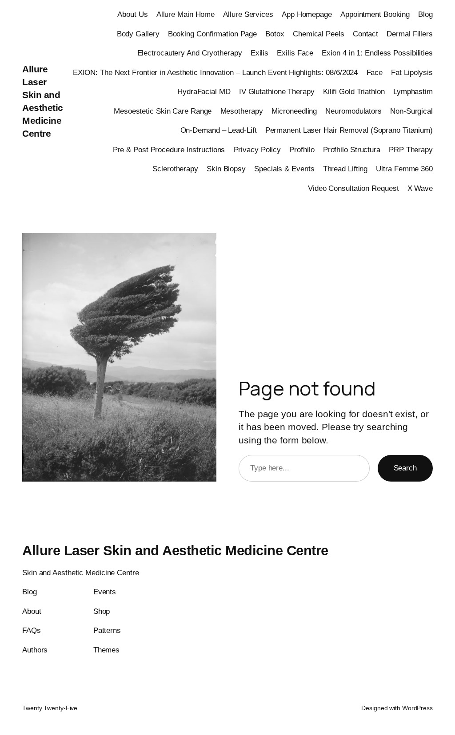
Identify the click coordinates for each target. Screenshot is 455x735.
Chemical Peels (318, 33)
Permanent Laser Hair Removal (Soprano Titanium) (349, 130)
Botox (274, 33)
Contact (365, 33)
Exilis (259, 52)
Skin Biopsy (226, 168)
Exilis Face (295, 52)
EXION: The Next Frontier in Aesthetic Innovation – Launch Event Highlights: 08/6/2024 (215, 72)
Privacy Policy (257, 149)
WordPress (417, 707)
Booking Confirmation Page (212, 33)
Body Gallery (138, 33)
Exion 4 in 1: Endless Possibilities (377, 52)
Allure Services (248, 14)
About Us (132, 14)
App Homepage (307, 14)
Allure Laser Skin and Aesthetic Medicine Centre (175, 550)
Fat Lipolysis (412, 72)
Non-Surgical (411, 111)
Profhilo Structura (351, 149)
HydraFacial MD (204, 91)
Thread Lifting (345, 168)
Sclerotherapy (175, 168)
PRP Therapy (411, 149)
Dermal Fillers (410, 33)
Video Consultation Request (353, 188)
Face (375, 72)
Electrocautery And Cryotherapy (189, 52)
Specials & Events (284, 168)
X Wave (420, 188)
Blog (425, 14)
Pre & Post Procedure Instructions (169, 149)
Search (405, 467)
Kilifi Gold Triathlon (354, 91)
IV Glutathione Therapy (277, 91)
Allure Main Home (185, 14)
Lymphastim (413, 91)
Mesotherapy (241, 111)
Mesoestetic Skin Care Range (163, 111)
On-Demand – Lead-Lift (218, 130)
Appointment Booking (375, 14)
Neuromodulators (353, 111)
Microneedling (294, 111)
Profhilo (301, 149)
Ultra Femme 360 (404, 168)
